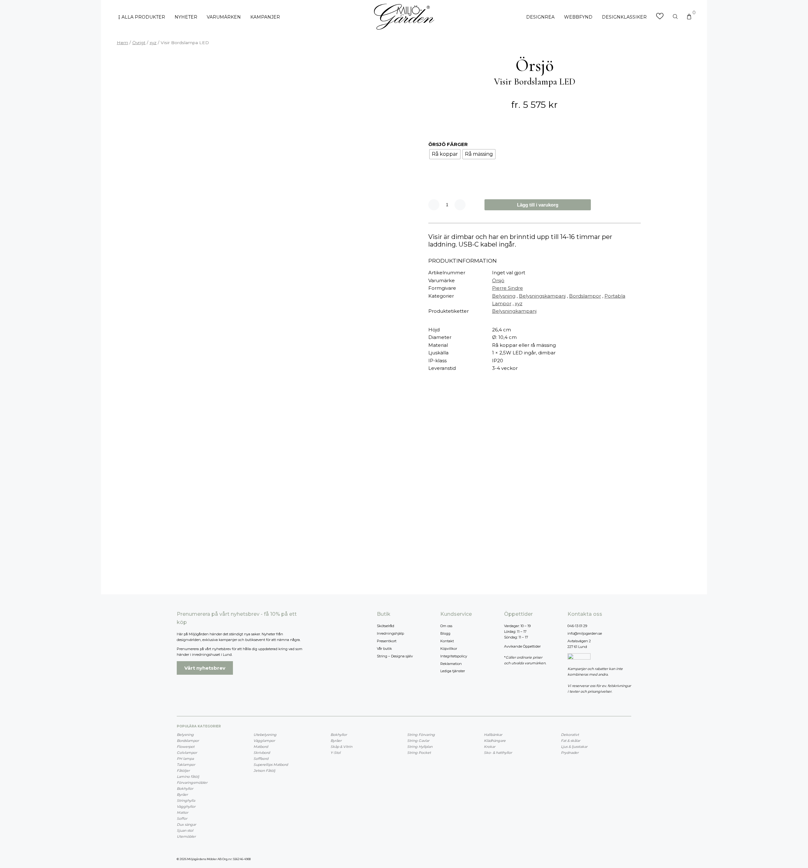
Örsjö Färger (448, 144)
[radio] (445, 154)
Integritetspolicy (453, 656)
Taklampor (186, 764)
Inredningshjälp (390, 633)
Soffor (182, 818)
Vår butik (384, 648)
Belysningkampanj (514, 311)
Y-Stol (335, 752)
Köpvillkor (448, 648)
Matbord (260, 746)
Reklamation (451, 663)
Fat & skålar (570, 740)
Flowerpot (185, 746)
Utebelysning (264, 734)
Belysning (503, 296)
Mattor (182, 812)
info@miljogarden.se (584, 633)
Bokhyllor (185, 788)
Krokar (489, 746)
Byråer (182, 794)
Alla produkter (143, 17)
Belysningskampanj (542, 296)
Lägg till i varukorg (537, 204)
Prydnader (570, 752)
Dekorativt (570, 734)
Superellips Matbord (270, 764)
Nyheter (186, 17)
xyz (153, 42)
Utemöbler (186, 836)
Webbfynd (578, 17)
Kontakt (447, 641)
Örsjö (498, 280)
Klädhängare (495, 740)
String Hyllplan (419, 746)
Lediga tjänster (452, 671)
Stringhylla (186, 800)
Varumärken (224, 17)
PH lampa (185, 758)
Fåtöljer (183, 770)
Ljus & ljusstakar (574, 746)
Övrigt (139, 42)
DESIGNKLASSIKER (624, 17)
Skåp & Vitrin (341, 746)
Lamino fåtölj (188, 776)
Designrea (540, 17)
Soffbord (260, 758)
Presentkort (386, 641)
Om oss (446, 626)
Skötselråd (385, 626)
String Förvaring (421, 734)
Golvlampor (187, 752)
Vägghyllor (186, 806)
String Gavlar (418, 740)
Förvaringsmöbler (192, 782)
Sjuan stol (185, 830)
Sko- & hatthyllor (498, 752)
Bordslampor (585, 296)
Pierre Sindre (507, 288)
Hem (122, 42)
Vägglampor (264, 740)
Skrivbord (261, 752)
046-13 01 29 (577, 626)
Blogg (445, 633)
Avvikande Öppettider (522, 646)
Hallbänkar (493, 734)
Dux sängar (186, 824)
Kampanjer (265, 17)
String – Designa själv (395, 656)
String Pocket (419, 752)
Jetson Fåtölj (264, 770)
